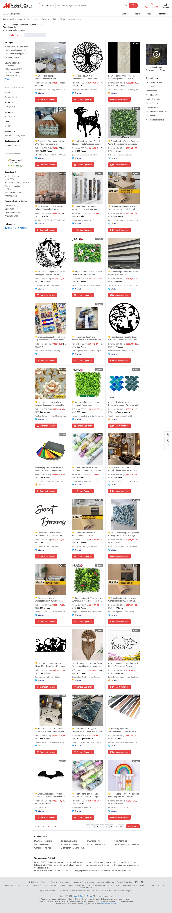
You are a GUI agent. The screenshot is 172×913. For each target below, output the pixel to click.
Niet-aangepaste (15, 135)
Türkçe (151, 885)
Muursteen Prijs (120, 841)
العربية (117, 885)
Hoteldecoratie (152, 107)
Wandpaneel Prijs (41, 844)
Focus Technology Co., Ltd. (82, 896)
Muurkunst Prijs (94, 841)
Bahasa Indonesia (86, 888)
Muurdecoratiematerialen (156, 111)
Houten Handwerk (16, 57)
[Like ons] (136, 882)
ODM (11, 209)
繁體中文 (36, 885)
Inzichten (129, 882)
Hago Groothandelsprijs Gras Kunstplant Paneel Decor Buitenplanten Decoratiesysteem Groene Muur (85, 403)
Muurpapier (14, 69)
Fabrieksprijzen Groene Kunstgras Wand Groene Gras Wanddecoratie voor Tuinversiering (123, 142)
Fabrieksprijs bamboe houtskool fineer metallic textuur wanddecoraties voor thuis (123, 273)
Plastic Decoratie (153, 103)
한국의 (110, 885)
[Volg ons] (142, 882)
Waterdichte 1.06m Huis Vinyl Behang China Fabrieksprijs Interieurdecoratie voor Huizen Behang (48, 208)
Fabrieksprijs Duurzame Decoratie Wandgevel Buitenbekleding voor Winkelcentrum (49, 469)
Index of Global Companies (123, 891)
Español (62, 885)
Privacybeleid (76, 882)
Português (80, 885)
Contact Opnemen (47, 99)
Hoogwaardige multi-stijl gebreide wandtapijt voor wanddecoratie (123, 795)
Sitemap (120, 882)
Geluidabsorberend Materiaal (14, 74)
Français (53, 885)
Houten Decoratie (153, 99)
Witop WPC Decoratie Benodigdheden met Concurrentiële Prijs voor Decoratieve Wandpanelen (123, 469)
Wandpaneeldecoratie (155, 119)
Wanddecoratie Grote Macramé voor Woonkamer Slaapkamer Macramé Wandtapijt (87, 664)
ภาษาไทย (143, 885)
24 (43, 826)
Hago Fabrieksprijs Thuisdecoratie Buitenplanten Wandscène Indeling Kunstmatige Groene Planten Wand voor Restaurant (87, 599)
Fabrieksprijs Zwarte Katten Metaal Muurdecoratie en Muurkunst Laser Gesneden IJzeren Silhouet (50, 664)
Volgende (132, 826)
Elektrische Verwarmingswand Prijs (73, 848)
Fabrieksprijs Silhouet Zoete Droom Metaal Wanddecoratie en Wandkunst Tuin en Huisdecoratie (49, 534)
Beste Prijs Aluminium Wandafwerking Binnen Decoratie (122, 730)
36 (49, 826)
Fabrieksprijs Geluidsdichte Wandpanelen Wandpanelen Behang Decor (87, 469)
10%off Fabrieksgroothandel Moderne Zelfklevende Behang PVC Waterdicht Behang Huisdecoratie (86, 795)
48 (55, 826)
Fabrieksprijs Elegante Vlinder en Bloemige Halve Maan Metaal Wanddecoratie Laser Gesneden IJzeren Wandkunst (50, 273)
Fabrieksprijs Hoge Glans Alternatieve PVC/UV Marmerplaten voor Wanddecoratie (86, 338)
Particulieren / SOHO (16, 192)
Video (64, 43)
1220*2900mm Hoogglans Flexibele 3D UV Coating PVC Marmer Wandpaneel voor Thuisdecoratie (87, 730)
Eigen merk (13, 212)
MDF (10, 106)
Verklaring (44, 882)
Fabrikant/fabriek (17, 182)
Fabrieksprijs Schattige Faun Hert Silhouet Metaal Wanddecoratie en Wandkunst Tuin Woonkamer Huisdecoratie (87, 142)
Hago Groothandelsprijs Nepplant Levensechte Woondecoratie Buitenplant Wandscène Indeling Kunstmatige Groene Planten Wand (87, 273)
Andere (11, 195)
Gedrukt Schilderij (16, 53)
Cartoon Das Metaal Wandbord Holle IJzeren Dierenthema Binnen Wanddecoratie (123, 664)
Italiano (89, 885)
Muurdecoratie (152, 115)
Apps (149, 13)
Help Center (33, 882)
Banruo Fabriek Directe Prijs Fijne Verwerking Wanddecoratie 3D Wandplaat (122, 77)
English (18, 885)
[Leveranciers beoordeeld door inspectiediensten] (17, 161)
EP (8, 126)
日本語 (44, 885)
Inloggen (165, 7)
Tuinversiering (151, 90)
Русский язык (100, 885)
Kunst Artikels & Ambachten (16, 46)
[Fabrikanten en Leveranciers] (17, 5)
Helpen (137, 13)
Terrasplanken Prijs (69, 841)
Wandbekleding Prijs (69, 844)
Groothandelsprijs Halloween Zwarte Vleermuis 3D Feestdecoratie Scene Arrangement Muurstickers (50, 795)
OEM (11, 205)
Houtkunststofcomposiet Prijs (126, 844)
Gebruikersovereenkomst (60, 882)
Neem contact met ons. (17, 228)
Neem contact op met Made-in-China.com (99, 882)
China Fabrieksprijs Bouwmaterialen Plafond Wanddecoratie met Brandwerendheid (45, 77)
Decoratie (150, 86)
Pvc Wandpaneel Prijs (96, 844)
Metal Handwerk (16, 50)
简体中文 (26, 885)
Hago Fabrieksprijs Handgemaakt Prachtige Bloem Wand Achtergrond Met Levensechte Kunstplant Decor (123, 534)
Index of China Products (102, 891)
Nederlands (127, 885)
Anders (11, 216)
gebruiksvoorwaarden (108, 904)
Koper (123, 13)
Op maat (12, 145)
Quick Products (62, 891)
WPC (10, 116)
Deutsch (70, 885)
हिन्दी (135, 885)
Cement (11, 97)
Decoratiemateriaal (154, 82)
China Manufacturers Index (80, 891)
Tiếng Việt (160, 885)
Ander (7, 79)
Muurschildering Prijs (43, 841)
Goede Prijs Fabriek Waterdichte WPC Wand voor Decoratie (49, 142)
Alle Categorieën (13, 13)
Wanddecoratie (152, 95)
